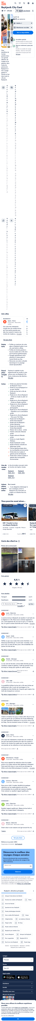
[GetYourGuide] (3, 3)
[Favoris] (20, 3)
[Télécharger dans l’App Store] (23, 977)
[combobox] (21, 605)
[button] (6, 11)
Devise (5, 964)
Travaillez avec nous (8, 991)
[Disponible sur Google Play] (9, 977)
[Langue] (28, 3)
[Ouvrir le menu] (33, 614)
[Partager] (33, 10)
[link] (14, 520)
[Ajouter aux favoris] (25, 505)
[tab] (13, 891)
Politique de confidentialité (24, 883)
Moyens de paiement (9, 994)
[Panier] (24, 3)
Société (5, 987)
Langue (5, 956)
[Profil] (33, 3)
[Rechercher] (15, 3)
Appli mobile (6, 973)
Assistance (6, 983)
